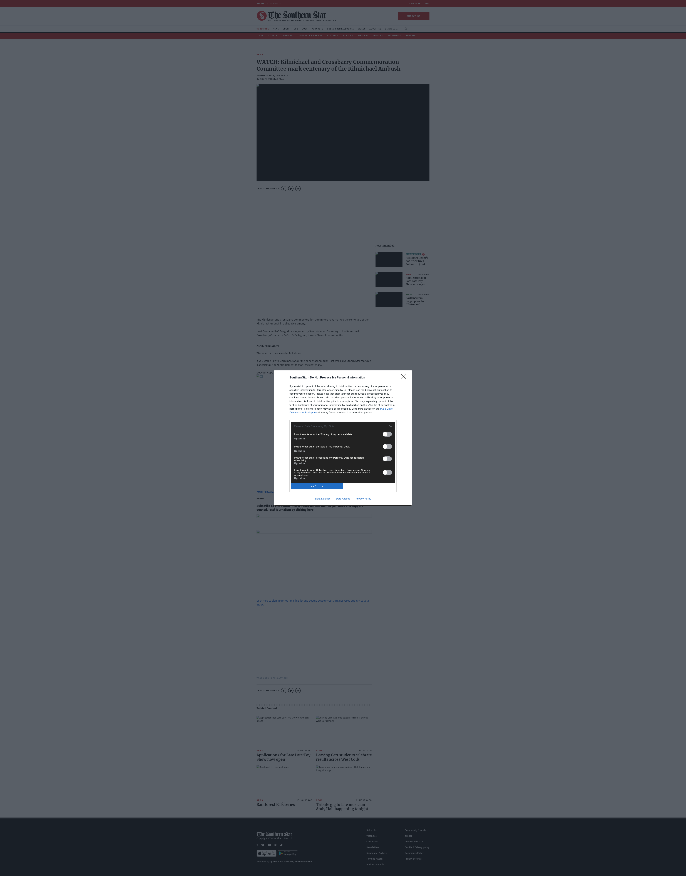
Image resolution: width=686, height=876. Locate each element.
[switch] (387, 434)
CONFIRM (317, 485)
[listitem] (343, 426)
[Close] (404, 377)
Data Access (343, 498)
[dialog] (343, 438)
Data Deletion (322, 498)
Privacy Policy (363, 498)
